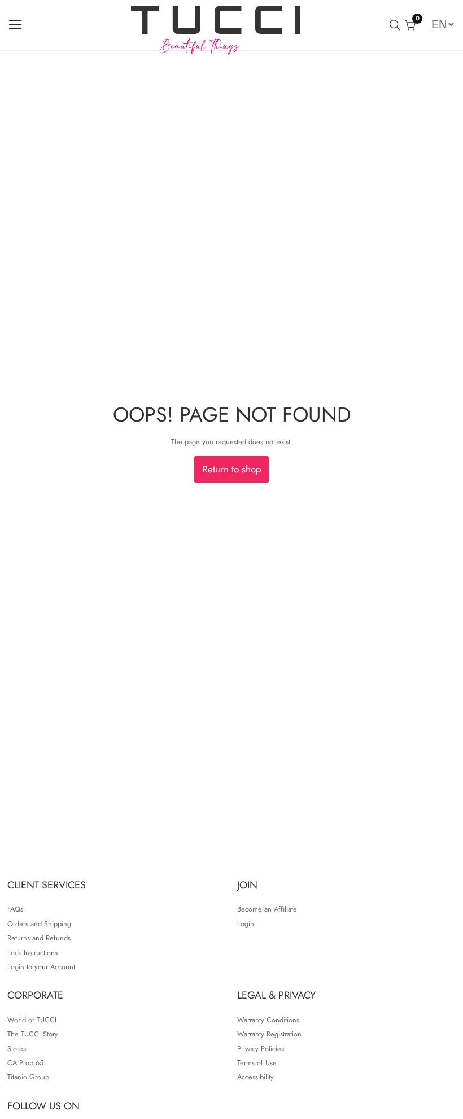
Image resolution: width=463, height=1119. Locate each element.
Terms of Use (257, 1062)
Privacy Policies (260, 1048)
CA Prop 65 (25, 1062)
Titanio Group (28, 1077)
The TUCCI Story (32, 1034)
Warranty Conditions (268, 1019)
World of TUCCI (31, 1019)
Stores (16, 1048)
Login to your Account (41, 966)
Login (245, 923)
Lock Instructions (32, 952)
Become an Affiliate (267, 909)
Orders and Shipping (39, 923)
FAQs (15, 909)
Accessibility (255, 1077)
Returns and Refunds (39, 937)
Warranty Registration (269, 1034)
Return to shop (231, 469)
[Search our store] (397, 25)
